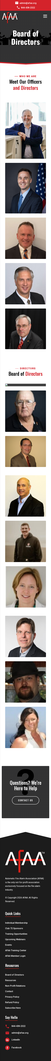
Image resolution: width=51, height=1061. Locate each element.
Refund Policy (12, 1002)
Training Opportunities (16, 934)
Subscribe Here (13, 1008)
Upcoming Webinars (15, 940)
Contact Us (25, 800)
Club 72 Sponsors (14, 928)
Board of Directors (14, 975)
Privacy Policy (12, 997)
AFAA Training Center (15, 951)
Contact (9, 991)
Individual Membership (16, 923)
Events (8, 945)
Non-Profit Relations (15, 986)
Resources (10, 980)
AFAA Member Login (15, 956)
